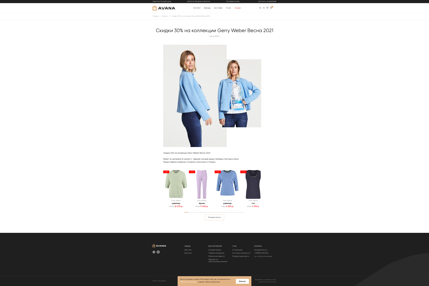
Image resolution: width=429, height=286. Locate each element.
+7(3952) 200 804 (261, 253)
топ (253, 203)
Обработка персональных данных (217, 260)
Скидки (238, 8)
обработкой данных (188, 282)
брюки (202, 203)
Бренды (207, 8)
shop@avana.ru (260, 250)
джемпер (176, 203)
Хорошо (242, 281)
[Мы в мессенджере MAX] (158, 252)
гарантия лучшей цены (162, 1)
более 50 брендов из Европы (198, 1)
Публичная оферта (216, 256)
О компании (237, 250)
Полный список (214, 217)
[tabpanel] (176, 188)
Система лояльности (241, 253)
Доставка (218, 8)
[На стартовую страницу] (159, 245)
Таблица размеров (216, 253)
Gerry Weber (176, 200)
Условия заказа (214, 250)
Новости (165, 16)
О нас (228, 8)
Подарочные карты (240, 256)
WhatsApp (272, 1)
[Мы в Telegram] (154, 252)
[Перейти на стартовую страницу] (164, 7)
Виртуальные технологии (267, 282)
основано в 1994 (233, 1)
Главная (156, 16)
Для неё (187, 250)
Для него (188, 253)
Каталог (197, 8)
